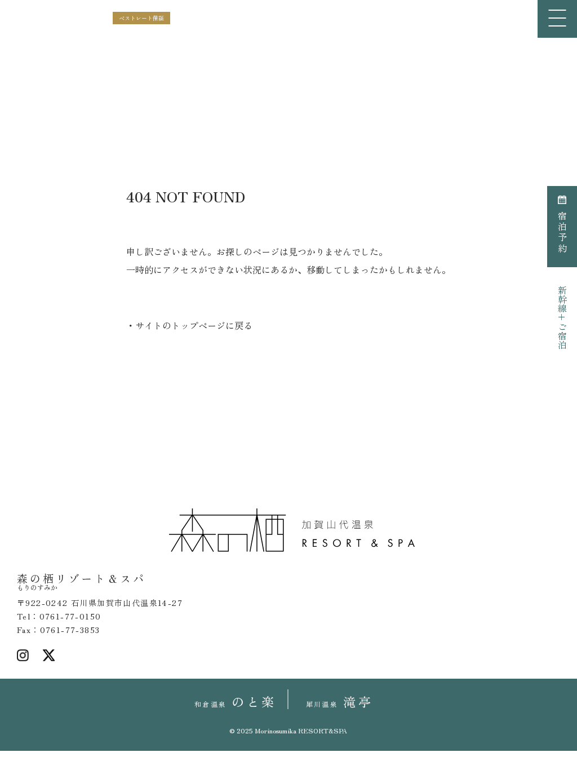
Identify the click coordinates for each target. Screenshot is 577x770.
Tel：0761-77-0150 (59, 616)
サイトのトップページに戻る (193, 325)
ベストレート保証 (141, 18)
